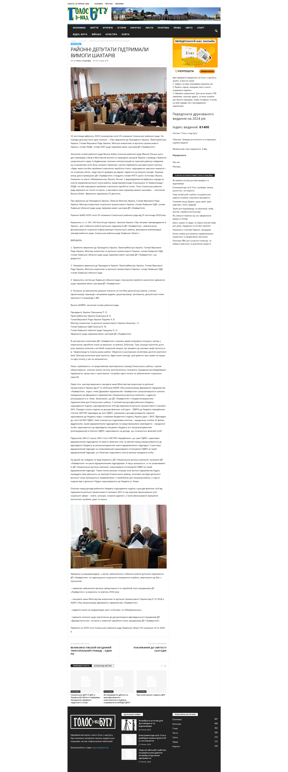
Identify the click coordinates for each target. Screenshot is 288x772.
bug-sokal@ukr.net (100, 748)
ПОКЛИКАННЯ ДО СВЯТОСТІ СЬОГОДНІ (150, 649)
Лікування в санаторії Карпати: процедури (192, 230)
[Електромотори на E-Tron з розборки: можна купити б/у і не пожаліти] (129, 739)
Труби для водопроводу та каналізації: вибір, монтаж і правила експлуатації (193, 210)
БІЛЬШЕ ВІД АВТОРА (103, 666)
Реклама (119, 4)
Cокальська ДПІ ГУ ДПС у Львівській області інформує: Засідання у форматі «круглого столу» (85, 698)
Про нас (109, 4)
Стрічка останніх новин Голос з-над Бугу (194, 175)
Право (177, 27)
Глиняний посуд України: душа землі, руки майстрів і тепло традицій (192, 203)
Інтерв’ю (108, 27)
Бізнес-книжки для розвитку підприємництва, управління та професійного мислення (193, 235)
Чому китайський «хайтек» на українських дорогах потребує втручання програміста (192, 196)
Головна (98, 4)
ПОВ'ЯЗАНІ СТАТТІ (81, 666)
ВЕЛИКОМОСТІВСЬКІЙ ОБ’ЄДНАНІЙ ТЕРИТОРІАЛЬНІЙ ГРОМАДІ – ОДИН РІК (91, 650)
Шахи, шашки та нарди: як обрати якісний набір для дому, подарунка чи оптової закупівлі (194, 224)
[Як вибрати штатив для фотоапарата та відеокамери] (129, 724)
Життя (94, 27)
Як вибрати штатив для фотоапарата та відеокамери (191, 182)
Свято (189, 27)
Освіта (125, 34)
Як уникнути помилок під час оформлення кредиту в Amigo (192, 217)
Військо (96, 34)
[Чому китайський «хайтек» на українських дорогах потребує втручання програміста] (129, 754)
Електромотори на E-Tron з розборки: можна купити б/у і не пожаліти (193, 189)
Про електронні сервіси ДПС (151, 694)
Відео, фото (80, 34)
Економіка (79, 27)
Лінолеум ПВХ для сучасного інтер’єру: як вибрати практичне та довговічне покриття (192, 242)
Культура (111, 34)
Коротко (135, 27)
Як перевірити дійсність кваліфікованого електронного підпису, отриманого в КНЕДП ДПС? (117, 698)
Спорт (200, 27)
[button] (216, 31)
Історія (121, 27)
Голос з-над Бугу (83, 60)
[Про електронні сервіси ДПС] (152, 681)
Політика (163, 27)
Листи (149, 27)
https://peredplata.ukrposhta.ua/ (199, 84)
